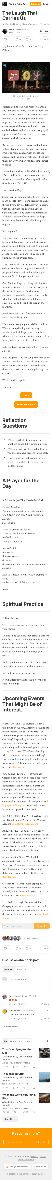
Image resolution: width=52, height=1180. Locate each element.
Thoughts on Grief (13, 1073)
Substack (11, 1173)
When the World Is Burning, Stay (19, 1096)
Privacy (34, 1156)
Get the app (40, 1166)
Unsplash (26, 98)
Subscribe (35, 4)
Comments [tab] (9, 969)
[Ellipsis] (48, 996)
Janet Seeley (15, 1010)
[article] (26, 1058)
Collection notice (26, 1159)
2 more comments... (11, 1026)
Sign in (46, 4)
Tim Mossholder (29, 95)
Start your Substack (18, 1166)
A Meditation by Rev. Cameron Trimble (17, 1058)
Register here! (27, 895)
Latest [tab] (13, 1041)
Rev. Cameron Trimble (19, 30)
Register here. (19, 767)
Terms (43, 1156)
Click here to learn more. (25, 824)
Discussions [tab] (24, 1041)
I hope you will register (25, 803)
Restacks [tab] (21, 969)
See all (8, 1119)
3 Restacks (36, 938)
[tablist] (14, 969)
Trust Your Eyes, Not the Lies (16, 1051)
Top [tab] (5, 1041)
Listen (46, 31)
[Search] (47, 1041)
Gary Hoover (15, 995)
